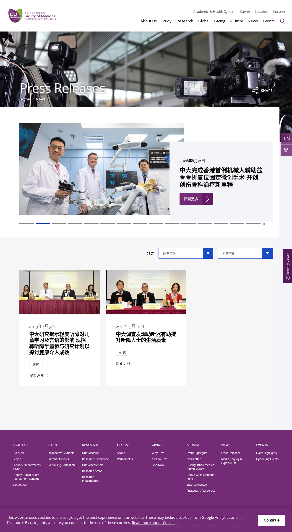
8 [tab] (140, 223)
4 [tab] (75, 223)
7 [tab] (124, 223)
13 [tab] (221, 223)
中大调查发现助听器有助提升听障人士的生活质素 (146, 337)
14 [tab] (237, 223)
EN (287, 138)
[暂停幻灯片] (264, 224)
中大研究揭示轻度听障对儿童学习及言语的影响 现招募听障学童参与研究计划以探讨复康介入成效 (59, 343)
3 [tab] (59, 223)
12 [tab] (205, 223)
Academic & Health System (214, 11)
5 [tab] (91, 223)
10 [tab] (172, 223)
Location (261, 11)
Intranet (279, 11)
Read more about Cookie (153, 522)
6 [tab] (107, 223)
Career (245, 11)
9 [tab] (156, 223)
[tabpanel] (146, 172)
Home (24, 99)
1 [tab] (26, 223)
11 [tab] (188, 223)
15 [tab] (253, 223)
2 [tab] (43, 223)
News (41, 99)
